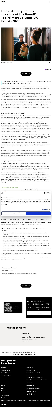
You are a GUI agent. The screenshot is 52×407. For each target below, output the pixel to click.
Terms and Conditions (21, 400)
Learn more (25, 342)
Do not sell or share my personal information (14, 213)
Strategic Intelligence (6, 375)
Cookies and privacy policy (33, 400)
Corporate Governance (45, 400)
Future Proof (29, 375)
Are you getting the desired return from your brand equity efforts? (20, 273)
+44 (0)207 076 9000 (32, 391)
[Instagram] (27, 394)
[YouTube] (32, 394)
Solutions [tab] (3, 367)
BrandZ (25, 333)
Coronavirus (29, 382)
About (2, 388)
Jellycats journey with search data (34, 377)
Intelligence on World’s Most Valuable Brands (24, 352)
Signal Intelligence (5, 370)
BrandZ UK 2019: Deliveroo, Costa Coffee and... (24, 354)
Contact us (3, 393)
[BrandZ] (14, 337)
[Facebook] (29, 394)
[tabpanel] (13, 373)
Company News (5, 395)
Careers (3, 390)
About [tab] (3, 385)
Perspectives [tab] (30, 367)
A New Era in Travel (31, 370)
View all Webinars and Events (33, 372)
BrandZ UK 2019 (9, 270)
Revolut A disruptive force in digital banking (37, 379)
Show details (45, 209)
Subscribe (3, 397)
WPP (45, 88)
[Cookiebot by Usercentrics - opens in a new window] (45, 193)
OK (38, 213)
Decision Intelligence (6, 372)
